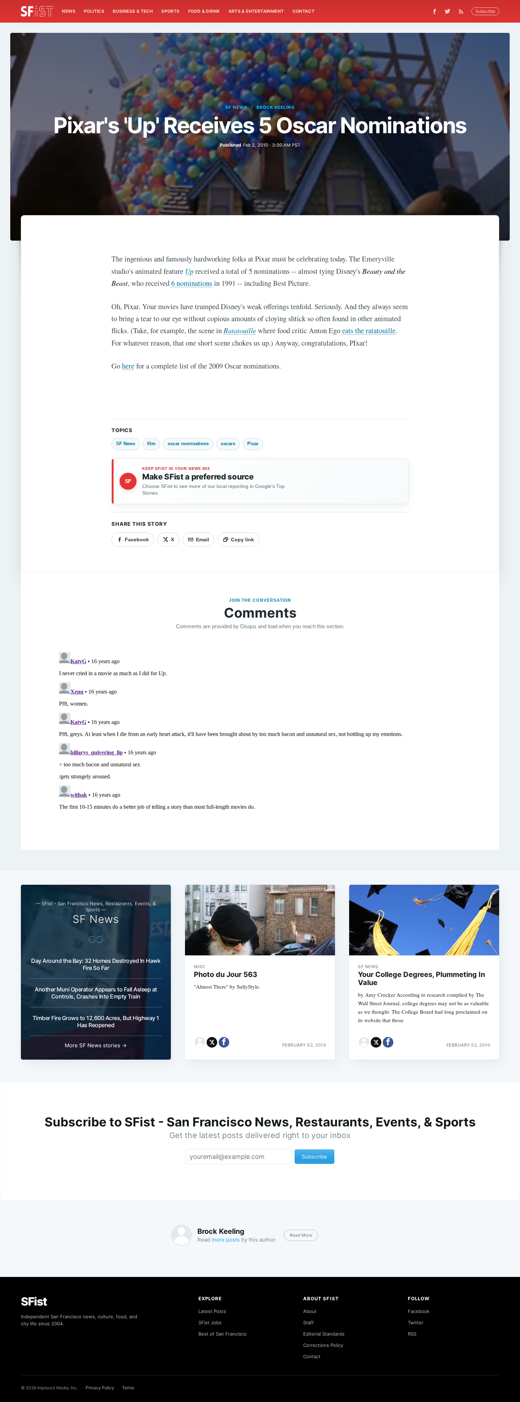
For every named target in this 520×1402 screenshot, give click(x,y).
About (310, 1311)
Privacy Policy (100, 1387)
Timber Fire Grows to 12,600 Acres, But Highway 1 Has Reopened (96, 1021)
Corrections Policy (323, 1345)
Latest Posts (212, 1311)
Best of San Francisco (222, 1334)
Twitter (415, 1322)
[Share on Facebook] (224, 1042)
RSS (412, 1334)
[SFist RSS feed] (463, 11)
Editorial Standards (324, 1334)
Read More (301, 1235)
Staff (308, 1322)
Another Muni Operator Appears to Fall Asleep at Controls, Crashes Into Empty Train (96, 993)
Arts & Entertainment (256, 11)
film (151, 443)
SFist (34, 1301)
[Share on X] (212, 1042)
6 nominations (191, 283)
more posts (226, 1239)
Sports (170, 11)
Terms (128, 1387)
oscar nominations (188, 443)
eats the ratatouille (368, 330)
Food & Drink (204, 11)
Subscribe (485, 11)
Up (189, 271)
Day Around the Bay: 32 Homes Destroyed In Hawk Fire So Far (95, 964)
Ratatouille (240, 330)
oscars (228, 443)
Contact (304, 11)
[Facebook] (434, 11)
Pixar (253, 443)
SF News (236, 107)
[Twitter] (447, 11)
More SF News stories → (96, 1045)
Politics (94, 11)
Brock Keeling (275, 107)
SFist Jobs (209, 1322)
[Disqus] (260, 737)
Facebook (418, 1311)
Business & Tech (133, 11)
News (68, 11)
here (128, 366)
